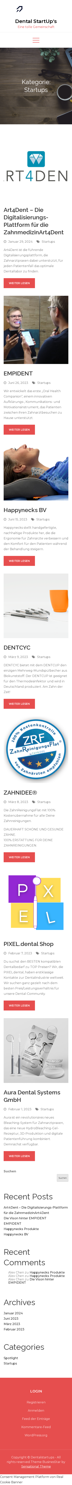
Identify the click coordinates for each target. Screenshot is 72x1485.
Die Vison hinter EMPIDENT (25, 1218)
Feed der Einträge (36, 1419)
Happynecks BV (25, 510)
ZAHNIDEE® (20, 792)
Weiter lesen (19, 283)
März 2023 (12, 1324)
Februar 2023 (14, 1329)
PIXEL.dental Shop (29, 944)
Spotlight (11, 1358)
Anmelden (36, 1410)
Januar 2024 (13, 1313)
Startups (48, 241)
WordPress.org (36, 1435)
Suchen (10, 1171)
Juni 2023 (11, 1318)
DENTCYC (17, 647)
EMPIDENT (18, 373)
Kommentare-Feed (36, 1427)
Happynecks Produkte (21, 1229)
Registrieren (36, 1402)
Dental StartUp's (36, 21)
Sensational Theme (36, 1466)
